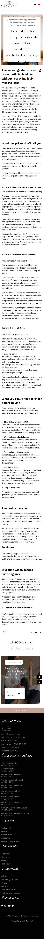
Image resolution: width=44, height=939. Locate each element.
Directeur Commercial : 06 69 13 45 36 (9, 764)
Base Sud (29, 921)
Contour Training (7, 838)
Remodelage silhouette (9, 879)
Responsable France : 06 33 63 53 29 (9, 770)
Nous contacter (22, 711)
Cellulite (4, 876)
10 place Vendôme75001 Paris (8, 729)
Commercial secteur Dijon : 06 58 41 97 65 (10, 798)
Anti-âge (4, 886)
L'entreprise (5, 854)
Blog (16, 17)
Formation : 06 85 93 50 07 (11, 747)
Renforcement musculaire (10, 893)
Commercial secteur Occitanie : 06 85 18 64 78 (12, 803)
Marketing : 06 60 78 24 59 (11, 751)
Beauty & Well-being (14, 662)
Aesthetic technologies (28, 17)
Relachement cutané (8, 889)
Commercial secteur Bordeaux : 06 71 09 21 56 (12, 786)
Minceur (4, 883)
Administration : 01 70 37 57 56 (13, 737)
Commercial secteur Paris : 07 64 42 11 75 (11, 775)
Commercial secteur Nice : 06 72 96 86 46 (10, 792)
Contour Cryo (6, 831)
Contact (4, 860)
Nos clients (5, 857)
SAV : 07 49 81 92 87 (9, 741)
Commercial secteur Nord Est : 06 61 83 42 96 (12, 781)
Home (10, 17)
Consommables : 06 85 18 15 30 (13, 744)
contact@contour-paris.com (11, 734)
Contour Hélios (6, 835)
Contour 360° (6, 828)
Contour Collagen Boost (10, 841)
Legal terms (5, 864)
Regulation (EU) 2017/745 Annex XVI (21, 427)
